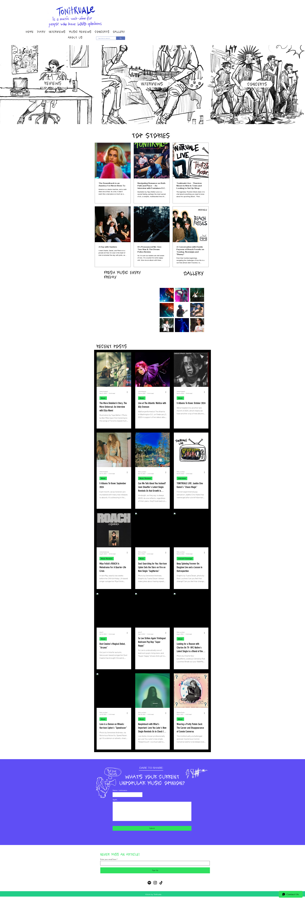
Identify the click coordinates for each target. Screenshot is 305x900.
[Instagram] (155, 882)
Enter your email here (108, 859)
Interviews (182, 478)
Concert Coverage (185, 559)
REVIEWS (52, 83)
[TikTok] (161, 882)
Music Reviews (145, 478)
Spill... (115, 800)
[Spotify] (149, 882)
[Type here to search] (120, 38)
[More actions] (128, 392)
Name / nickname (120, 790)
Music (103, 398)
